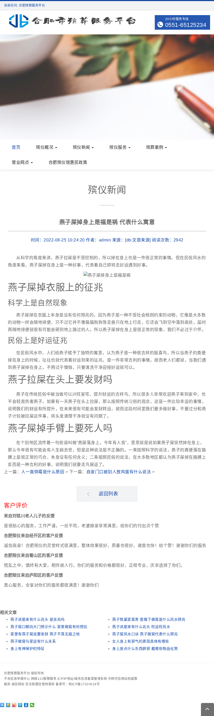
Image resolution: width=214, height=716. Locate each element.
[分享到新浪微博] (14, 705)
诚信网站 (18, 684)
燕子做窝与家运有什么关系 (33, 641)
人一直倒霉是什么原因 (42, 472)
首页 (16, 147)
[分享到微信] (32, 705)
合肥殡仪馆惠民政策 (68, 162)
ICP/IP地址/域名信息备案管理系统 (82, 679)
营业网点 (21, 162)
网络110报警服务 (44, 679)
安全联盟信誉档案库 (40, 684)
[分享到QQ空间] (8, 705)
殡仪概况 (45, 147)
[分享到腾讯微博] (20, 705)
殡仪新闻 (82, 147)
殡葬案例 (155, 147)
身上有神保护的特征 (27, 648)
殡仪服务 (118, 147)
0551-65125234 (185, 25)
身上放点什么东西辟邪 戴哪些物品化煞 (145, 648)
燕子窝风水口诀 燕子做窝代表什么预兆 (145, 634)
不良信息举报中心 (17, 679)
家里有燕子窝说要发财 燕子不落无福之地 (45, 634)
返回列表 (108, 493)
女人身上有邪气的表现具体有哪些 (140, 641)
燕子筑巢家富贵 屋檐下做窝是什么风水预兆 (148, 619)
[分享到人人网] (26, 705)
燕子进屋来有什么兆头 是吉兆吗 (37, 619)
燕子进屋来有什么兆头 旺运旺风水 (141, 627)
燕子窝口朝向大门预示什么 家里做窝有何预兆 (48, 627)
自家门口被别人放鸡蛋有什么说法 (118, 472)
